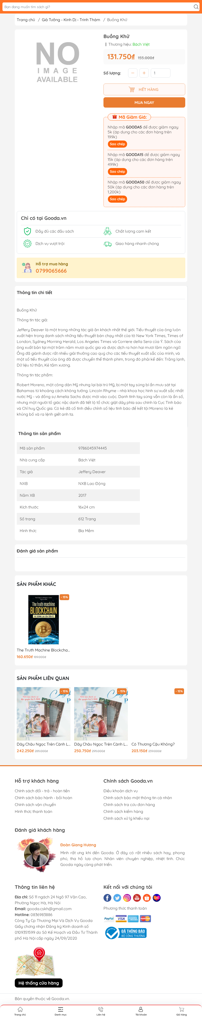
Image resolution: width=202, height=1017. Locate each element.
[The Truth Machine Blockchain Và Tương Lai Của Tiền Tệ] (43, 620)
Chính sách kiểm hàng (123, 811)
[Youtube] (137, 898)
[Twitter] (117, 898)
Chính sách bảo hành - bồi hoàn (43, 797)
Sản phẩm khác (36, 584)
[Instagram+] (127, 898)
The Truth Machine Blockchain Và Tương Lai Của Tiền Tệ (43, 650)
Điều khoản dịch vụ (120, 790)
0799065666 (51, 270)
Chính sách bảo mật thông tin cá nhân (137, 797)
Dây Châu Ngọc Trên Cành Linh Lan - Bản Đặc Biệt (101, 744)
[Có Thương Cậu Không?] (158, 714)
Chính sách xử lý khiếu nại (126, 818)
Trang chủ (26, 19)
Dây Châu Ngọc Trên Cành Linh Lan (43, 744)
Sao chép (117, 144)
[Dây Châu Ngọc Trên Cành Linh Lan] (43, 714)
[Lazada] (157, 898)
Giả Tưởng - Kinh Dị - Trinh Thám (71, 19)
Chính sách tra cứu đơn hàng (129, 804)
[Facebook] (107, 898)
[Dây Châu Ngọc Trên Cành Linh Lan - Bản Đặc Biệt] (101, 714)
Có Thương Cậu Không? (153, 744)
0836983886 (41, 914)
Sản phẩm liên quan (43, 678)
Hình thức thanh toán (33, 811)
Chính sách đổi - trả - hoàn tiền (42, 790)
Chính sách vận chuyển (35, 804)
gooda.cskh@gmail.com (49, 908)
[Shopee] (147, 898)
